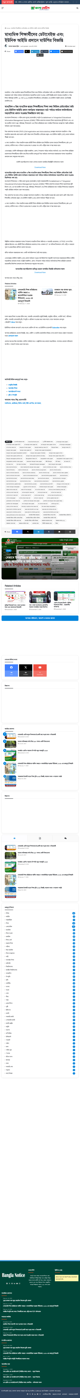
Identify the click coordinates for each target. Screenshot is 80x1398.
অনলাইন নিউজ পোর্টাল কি (65, 515)
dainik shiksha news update (60, 472)
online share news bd (24, 498)
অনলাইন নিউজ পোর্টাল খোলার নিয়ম (14, 517)
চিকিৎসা (8, 1010)
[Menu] (3, 8)
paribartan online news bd (13, 501)
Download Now (40, 167)
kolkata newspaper (61, 486)
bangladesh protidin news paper (14, 461)
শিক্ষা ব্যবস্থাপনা (10, 953)
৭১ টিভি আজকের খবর (48, 441)
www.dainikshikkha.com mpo (50, 512)
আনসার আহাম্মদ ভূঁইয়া (14, 46)
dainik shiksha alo (23, 470)
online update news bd (52, 498)
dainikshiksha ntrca (25, 481)
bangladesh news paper (47, 458)
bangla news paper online (55, 453)
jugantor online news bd (29, 486)
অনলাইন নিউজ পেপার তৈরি (49, 515)
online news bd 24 (26, 495)
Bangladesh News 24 (31, 458)
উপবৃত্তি (8, 550)
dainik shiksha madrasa (29, 472)
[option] (40, 558)
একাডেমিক (9, 926)
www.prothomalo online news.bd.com (15, 515)
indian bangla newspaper (12, 486)
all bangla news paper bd (30, 444)
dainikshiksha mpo (11, 481)
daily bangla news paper (55, 464)
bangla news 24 (66, 447)
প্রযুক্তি (7, 1027)
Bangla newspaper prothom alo (14, 458)
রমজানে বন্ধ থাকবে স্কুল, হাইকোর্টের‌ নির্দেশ (30, 2)
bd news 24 (67, 461)
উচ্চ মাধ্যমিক (9, 950)
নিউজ (7, 913)
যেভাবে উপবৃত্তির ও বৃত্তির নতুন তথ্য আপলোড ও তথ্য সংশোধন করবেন (24, 559)
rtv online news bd (42, 503)
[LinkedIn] (38, 532)
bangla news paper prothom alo (14, 455)
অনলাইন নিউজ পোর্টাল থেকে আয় (13, 520)
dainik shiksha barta (55, 470)
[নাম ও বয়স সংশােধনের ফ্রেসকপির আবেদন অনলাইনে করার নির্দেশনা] (40, 597)
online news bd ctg (39, 495)
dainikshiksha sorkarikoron (41, 481)
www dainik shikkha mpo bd (13, 509)
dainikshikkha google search (49, 475)
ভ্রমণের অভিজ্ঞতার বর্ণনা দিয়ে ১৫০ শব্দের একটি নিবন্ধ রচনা (34, 741)
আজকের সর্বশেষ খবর (23, 523)
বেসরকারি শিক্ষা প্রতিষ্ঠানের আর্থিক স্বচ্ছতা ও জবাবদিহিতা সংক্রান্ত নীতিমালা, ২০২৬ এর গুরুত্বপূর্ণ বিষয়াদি (27, 295)
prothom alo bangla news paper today (52, 501)
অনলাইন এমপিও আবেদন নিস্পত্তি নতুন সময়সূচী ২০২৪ (33, 750)
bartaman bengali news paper (34, 461)
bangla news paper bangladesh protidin (16, 453)
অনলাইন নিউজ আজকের (34, 515)
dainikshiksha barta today (27, 478)
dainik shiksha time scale (13, 475)
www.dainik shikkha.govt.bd (32, 512)
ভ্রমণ (7, 1047)
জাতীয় (8, 916)
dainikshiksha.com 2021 (46, 484)
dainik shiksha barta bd (12, 472)
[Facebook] (17, 532)
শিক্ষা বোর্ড (9, 940)
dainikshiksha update (58, 481)
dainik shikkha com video (49, 467)
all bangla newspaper (65, 444)
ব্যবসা (7, 986)
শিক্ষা (57, 523)
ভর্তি (7, 956)
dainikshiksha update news (13, 484)
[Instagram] (19, 1283)
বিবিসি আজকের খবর (47, 523)
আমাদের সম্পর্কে (56, 1394)
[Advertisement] (40, 17)
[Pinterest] (12, 1283)
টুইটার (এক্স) (58, 1270)
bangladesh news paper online (64, 458)
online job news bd (42, 492)
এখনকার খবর (35, 523)
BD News (58, 461)
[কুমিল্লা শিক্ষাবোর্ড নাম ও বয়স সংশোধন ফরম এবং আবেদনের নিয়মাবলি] (15, 597)
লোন (7, 993)
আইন (7, 1043)
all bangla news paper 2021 (13, 444)
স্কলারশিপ (8, 973)
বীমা (7, 996)
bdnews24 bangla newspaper (37, 464)
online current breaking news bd (57, 489)
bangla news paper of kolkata (38, 453)
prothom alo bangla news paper (31, 501)
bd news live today (21, 464)
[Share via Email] (59, 532)
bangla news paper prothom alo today (35, 455)
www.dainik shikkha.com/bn (13, 512)
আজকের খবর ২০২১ (60, 520)
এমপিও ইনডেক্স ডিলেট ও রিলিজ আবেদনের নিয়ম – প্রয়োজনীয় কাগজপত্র (62, 605)
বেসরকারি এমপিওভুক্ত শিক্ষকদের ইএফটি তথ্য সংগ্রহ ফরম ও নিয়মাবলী (37, 734)
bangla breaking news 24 (41, 447)
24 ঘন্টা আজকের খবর (19, 441)
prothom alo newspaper (12, 503)
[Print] (70, 532)
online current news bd (12, 492)
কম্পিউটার (8, 1033)
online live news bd (56, 492)
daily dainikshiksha (11, 467)
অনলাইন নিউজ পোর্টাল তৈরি (50, 517)
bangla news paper (11, 450)
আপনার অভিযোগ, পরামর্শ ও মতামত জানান (40, 618)
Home (8, 28)
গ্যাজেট (8, 1040)
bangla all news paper (25, 447)
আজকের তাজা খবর (10, 523)
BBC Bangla (49, 461)
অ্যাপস (8, 1030)
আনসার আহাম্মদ (21, 1391)
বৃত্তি (7, 980)
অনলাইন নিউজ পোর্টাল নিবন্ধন (31, 520)
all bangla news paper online (48, 444)
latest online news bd (11, 489)
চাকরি (7, 1013)
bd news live (9, 464)
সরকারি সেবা (9, 1067)
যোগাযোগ (64, 1394)
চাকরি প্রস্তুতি (9, 1023)
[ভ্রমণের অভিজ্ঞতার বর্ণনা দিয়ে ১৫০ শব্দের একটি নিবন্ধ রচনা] (10, 744)
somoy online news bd (12, 506)
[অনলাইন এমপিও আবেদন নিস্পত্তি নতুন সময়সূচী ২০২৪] (10, 755)
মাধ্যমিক (8, 930)
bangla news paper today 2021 (56, 455)
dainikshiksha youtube (30, 484)
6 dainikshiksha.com (33, 441)
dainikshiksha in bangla (59, 478)
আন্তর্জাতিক (9, 920)
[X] (27, 532)
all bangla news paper (62, 441)
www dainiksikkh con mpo (31, 509)
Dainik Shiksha (10, 470)
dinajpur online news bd (63, 484)
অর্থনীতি (8, 983)
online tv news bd (38, 498)
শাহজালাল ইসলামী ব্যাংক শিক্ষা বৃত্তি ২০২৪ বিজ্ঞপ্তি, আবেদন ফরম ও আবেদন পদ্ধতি (40, 776)
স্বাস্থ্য (7, 1000)
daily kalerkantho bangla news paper (30, 467)
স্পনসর (8, 1053)
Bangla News (54, 447)
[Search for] (77, 8)
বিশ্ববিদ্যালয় (9, 966)
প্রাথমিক (8, 936)
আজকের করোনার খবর (47, 520)
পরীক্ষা (8, 946)
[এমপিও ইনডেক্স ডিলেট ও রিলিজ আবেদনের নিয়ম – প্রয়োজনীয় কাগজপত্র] (64, 596)
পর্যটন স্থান (9, 1050)
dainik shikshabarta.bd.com (30, 475)
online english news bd (28, 492)
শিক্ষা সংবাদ (9, 933)
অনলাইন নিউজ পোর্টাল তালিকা (33, 517)
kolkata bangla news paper (46, 486)
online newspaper (10, 498)
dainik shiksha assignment (39, 470)
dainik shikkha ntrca (65, 467)
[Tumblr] (49, 532)
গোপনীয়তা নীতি (47, 1394)
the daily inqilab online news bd (30, 506)
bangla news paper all (25, 450)
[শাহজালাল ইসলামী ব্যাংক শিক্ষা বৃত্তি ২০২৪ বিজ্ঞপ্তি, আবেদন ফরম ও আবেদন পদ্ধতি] (10, 781)
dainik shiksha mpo (44, 472)
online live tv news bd (12, 495)
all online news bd (11, 447)
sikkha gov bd (54, 503)
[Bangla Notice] (40, 8)
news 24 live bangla (26, 489)
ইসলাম (8, 1060)
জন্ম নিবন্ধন (9, 1073)
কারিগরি (8, 963)
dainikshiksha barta (11, 478)
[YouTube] (17, 1283)
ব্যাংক (7, 990)
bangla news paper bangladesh (43, 450)
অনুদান (8, 1070)
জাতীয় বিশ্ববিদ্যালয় (11, 970)
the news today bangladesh (49, 506)
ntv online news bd (40, 489)
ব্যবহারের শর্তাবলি (73, 1394)
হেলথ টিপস (9, 1003)
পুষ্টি (7, 1007)
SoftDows (38, 1391)
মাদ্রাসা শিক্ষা (9, 943)
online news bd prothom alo (55, 495)
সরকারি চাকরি (10, 1017)
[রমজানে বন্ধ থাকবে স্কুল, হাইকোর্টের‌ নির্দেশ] (47, 291)
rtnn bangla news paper (28, 503)
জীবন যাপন (9, 1057)
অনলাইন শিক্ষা (10, 960)
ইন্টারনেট (8, 1037)
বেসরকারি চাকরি (10, 1020)
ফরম (7, 1063)
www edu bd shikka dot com (49, 509)
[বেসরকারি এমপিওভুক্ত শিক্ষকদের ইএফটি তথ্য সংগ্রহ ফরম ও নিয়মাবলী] (10, 736)
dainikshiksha (64, 475)
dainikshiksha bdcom (43, 478)
